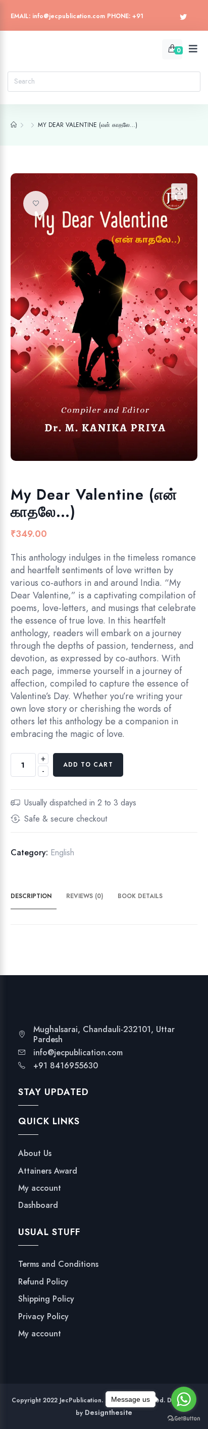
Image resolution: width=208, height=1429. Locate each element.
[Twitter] (183, 17)
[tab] (37, 896)
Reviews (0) (84, 896)
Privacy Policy (43, 1316)
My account (39, 1188)
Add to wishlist (35, 203)
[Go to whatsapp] (183, 1399)
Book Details (140, 896)
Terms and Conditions (58, 1264)
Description (31, 896)
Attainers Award (47, 1171)
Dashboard (38, 1205)
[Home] (14, 124)
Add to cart (88, 764)
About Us (34, 1153)
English (62, 852)
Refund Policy (43, 1281)
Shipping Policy (46, 1299)
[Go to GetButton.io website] (184, 1418)
